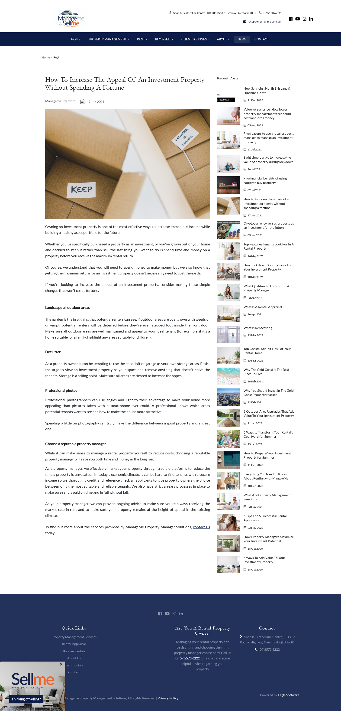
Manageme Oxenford (60, 101)
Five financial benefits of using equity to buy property (265, 180)
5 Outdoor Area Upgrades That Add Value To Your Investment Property (269, 413)
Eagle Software (288, 695)
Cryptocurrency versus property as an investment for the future (269, 225)
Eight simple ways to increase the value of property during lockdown (268, 159)
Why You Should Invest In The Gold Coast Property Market (269, 392)
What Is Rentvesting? (258, 328)
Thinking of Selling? (26, 699)
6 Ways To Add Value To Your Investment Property (264, 560)
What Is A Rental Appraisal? (263, 307)
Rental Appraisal (74, 644)
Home (46, 57)
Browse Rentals (74, 651)
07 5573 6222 (272, 13)
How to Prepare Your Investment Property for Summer (267, 455)
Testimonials (74, 665)
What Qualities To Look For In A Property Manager (266, 288)
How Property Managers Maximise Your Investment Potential (269, 539)
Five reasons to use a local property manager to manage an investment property (269, 137)
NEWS (242, 39)
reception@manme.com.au (264, 21)
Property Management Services (74, 637)
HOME (75, 39)
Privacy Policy (168, 698)
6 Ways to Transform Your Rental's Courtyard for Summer (268, 434)
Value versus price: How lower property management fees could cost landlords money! (267, 113)
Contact (74, 672)
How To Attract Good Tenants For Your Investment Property (268, 267)
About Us (74, 658)
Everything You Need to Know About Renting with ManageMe (266, 476)
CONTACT (261, 39)
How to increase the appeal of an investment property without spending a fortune (267, 203)
